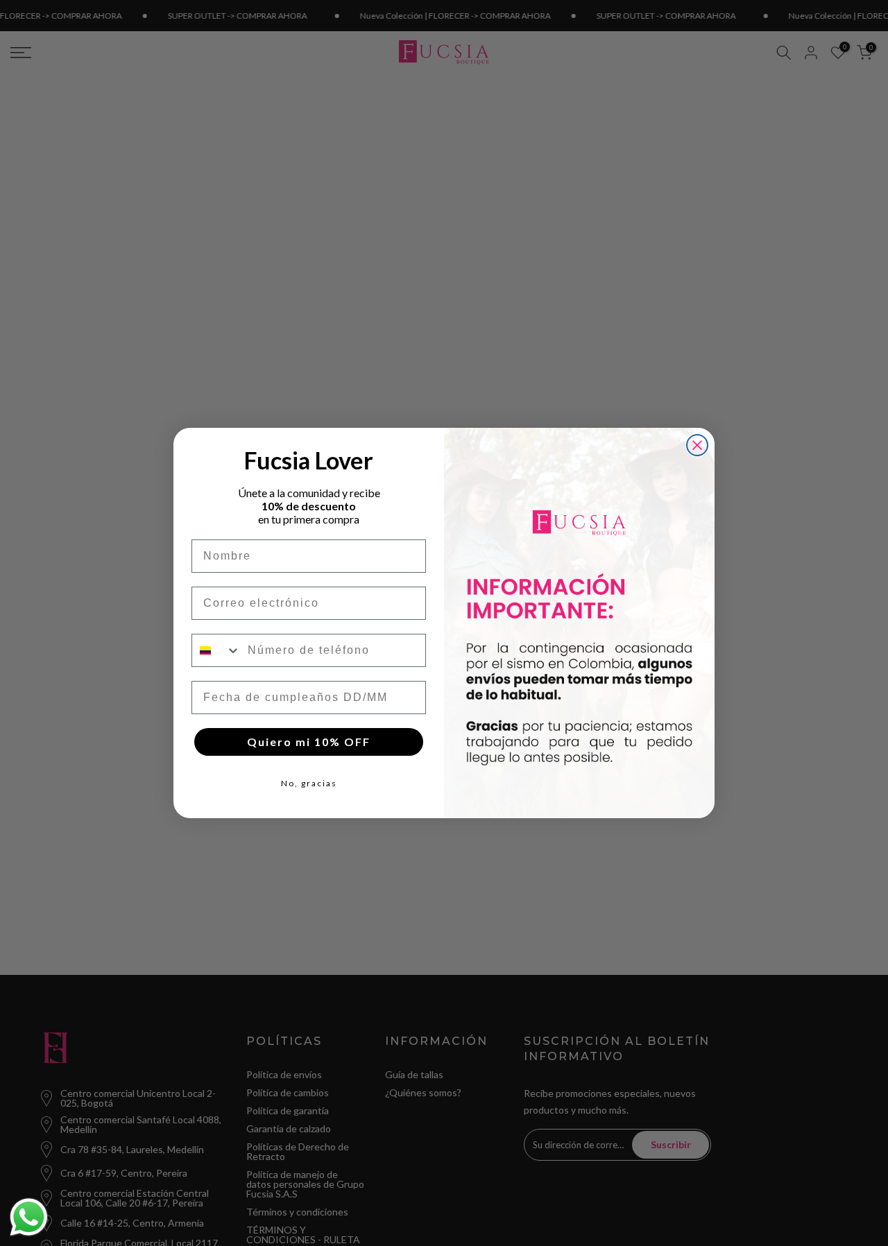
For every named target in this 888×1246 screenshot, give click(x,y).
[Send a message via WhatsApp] (29, 1217)
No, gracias (309, 783)
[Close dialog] (697, 445)
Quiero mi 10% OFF (308, 741)
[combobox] (216, 650)
